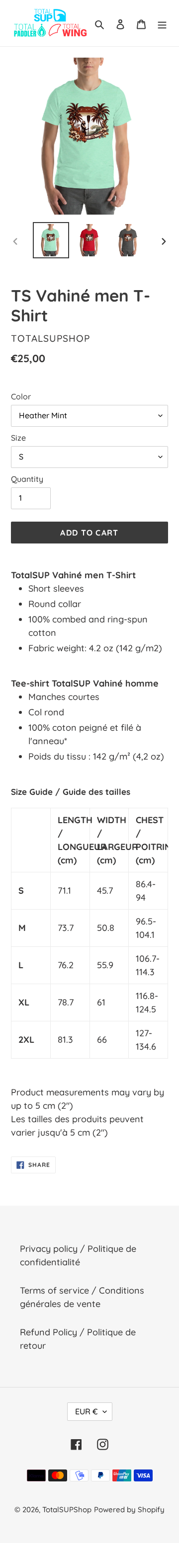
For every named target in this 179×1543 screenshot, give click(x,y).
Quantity (27, 479)
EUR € (86, 1411)
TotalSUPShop (66, 1509)
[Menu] (162, 23)
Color (21, 396)
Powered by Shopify (129, 1509)
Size (18, 438)
